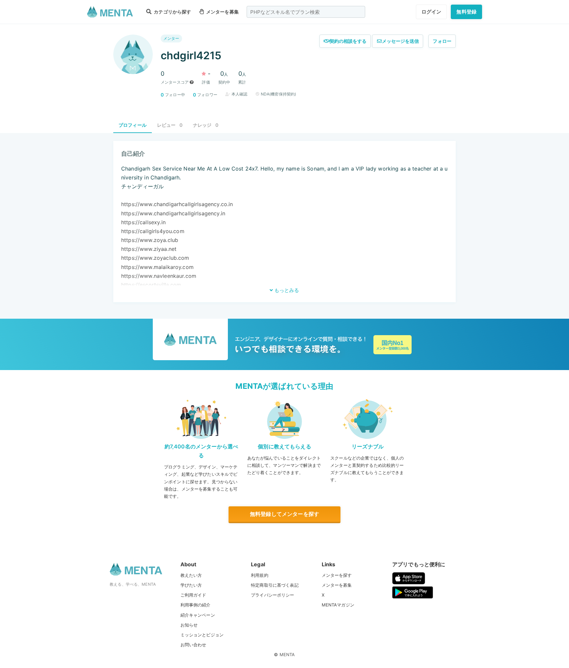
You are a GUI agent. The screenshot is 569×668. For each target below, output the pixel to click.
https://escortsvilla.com (151, 284)
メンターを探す (337, 575)
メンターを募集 (222, 11)
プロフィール (133, 125)
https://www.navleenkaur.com (158, 276)
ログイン (431, 12)
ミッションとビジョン (202, 634)
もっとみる (286, 290)
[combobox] (306, 12)
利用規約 (259, 575)
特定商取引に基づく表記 (275, 585)
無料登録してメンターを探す (284, 514)
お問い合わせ (193, 644)
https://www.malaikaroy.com (157, 267)
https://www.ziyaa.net (148, 249)
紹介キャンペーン (197, 615)
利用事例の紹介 (195, 604)
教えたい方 (191, 575)
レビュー (169, 125)
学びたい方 (191, 585)
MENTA (287, 654)
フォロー (442, 41)
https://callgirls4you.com (152, 231)
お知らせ (189, 625)
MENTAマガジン (338, 604)
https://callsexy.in (143, 222)
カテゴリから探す (172, 11)
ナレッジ (205, 125)
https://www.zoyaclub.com (155, 257)
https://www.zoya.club (149, 240)
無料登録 (466, 12)
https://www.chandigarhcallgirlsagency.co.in (177, 204)
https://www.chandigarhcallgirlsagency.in (173, 213)
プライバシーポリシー (272, 595)
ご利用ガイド (193, 595)
